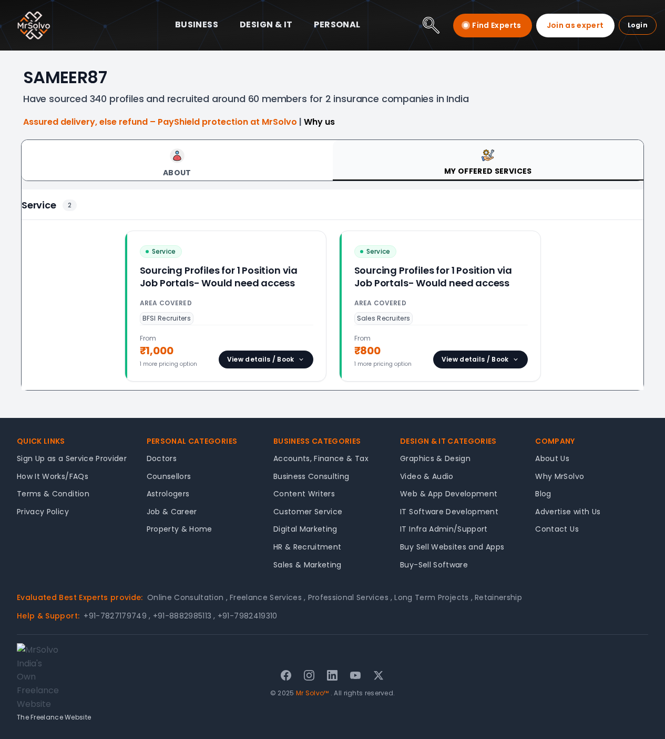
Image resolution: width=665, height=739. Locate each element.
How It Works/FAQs (52, 476)
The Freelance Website (54, 717)
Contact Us (557, 529)
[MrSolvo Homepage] (33, 25)
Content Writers (304, 493)
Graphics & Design (435, 458)
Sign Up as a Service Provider (72, 458)
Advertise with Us (567, 511)
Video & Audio (427, 476)
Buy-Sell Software (434, 565)
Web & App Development (448, 493)
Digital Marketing (305, 529)
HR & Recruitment (307, 547)
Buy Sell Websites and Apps (452, 547)
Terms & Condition (53, 493)
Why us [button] (319, 122)
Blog (543, 493)
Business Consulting (311, 476)
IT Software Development (449, 511)
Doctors (162, 458)
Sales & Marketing (307, 565)
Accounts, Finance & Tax (321, 458)
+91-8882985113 (184, 616)
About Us (552, 458)
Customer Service (308, 511)
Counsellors (169, 476)
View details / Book (260, 359)
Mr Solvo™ (312, 692)
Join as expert (575, 25)
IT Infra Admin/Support (444, 529)
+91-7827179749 (117, 616)
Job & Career (172, 511)
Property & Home (179, 529)
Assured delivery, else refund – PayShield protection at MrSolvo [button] (161, 122)
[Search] (431, 25)
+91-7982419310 (248, 616)
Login (638, 25)
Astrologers (168, 493)
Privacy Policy (43, 511)
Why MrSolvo (559, 476)
